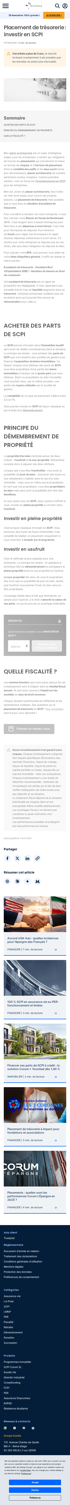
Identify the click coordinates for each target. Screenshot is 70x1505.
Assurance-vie (12, 1296)
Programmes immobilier (17, 1361)
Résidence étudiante (16, 1408)
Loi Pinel (8, 1301)
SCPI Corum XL (13, 1367)
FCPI (6, 1387)
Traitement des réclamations (20, 1256)
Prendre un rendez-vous (33, 728)
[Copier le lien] (37, 858)
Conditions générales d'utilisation (23, 1261)
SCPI (7, 1306)
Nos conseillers (54, 708)
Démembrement (13, 1332)
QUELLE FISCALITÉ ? (14, 136)
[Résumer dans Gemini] (27, 881)
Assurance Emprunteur (17, 1398)
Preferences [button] (26, 1473)
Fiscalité (8, 1322)
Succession (10, 1342)
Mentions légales (13, 1266)
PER (6, 1316)
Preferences (35, 1498)
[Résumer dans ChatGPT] (7, 881)
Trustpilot (9, 1238)
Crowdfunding (12, 1382)
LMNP (7, 1311)
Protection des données (18, 1271)
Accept (35, 1482)
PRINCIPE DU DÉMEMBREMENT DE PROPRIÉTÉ (28, 130)
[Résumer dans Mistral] (37, 881)
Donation (9, 1337)
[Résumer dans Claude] (17, 881)
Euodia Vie (10, 1372)
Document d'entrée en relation (21, 1251)
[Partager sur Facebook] (7, 858)
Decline (35, 1490)
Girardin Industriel (14, 1377)
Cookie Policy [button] (25, 1470)
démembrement (32, 410)
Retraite (8, 1327)
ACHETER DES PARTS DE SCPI (19, 124)
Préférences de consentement (21, 1276)
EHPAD (8, 1403)
